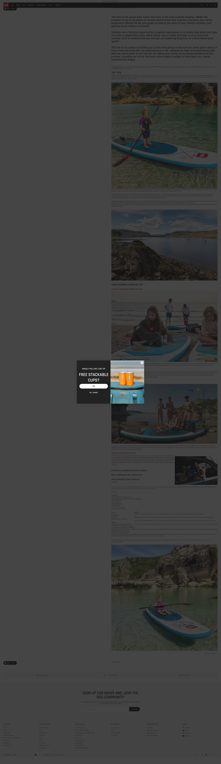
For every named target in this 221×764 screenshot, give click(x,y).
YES (93, 386)
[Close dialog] (141, 362)
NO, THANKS (94, 392)
